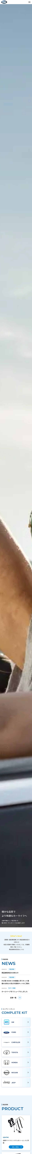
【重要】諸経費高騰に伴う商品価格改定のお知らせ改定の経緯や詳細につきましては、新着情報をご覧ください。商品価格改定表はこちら (17, 944)
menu (29, 2)
